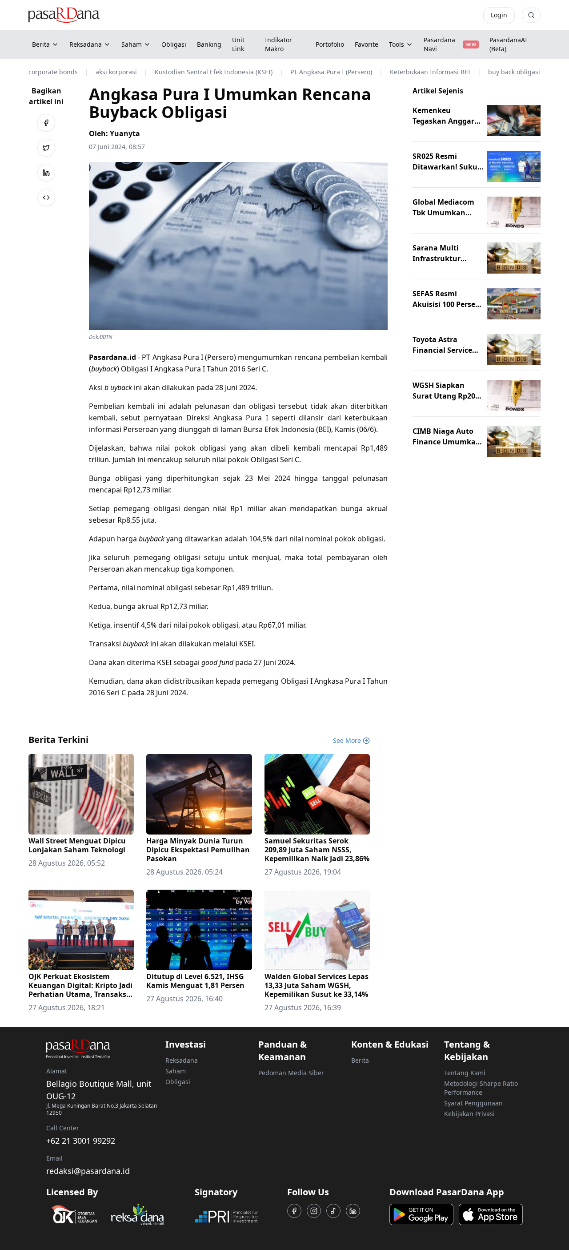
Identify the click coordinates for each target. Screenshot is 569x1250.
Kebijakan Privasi (469, 1113)
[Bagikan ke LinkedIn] (46, 172)
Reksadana (85, 44)
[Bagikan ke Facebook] (46, 123)
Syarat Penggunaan (473, 1103)
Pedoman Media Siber (291, 1073)
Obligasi (177, 1081)
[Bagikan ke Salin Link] (46, 197)
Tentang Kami (464, 1073)
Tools (396, 44)
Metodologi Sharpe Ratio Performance (481, 1088)
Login (499, 15)
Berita (41, 44)
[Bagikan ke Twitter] (46, 148)
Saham (131, 44)
